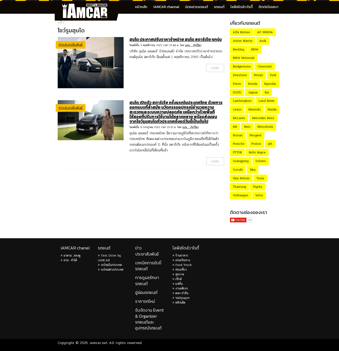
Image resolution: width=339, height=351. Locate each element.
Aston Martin (242, 40)
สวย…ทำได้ (70, 260)
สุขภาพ (179, 274)
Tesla (260, 178)
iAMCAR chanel (75, 248)
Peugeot (256, 135)
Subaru (260, 160)
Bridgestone (242, 66)
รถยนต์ (219, 6)
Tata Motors (241, 178)
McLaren (239, 117)
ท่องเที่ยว (181, 269)
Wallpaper (182, 297)
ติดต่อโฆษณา (268, 6)
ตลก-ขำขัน (181, 293)
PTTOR (237, 152)
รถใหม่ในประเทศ (111, 264)
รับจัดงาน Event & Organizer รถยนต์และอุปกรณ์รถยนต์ (149, 319)
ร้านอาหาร (181, 255)
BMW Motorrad (243, 57)
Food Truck (183, 264)
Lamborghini (242, 100)
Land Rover (267, 100)
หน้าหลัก (141, 6)
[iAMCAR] (88, 6)
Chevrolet (265, 66)
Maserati (254, 109)
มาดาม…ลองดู (72, 255)
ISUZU (237, 92)
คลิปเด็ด (180, 302)
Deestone (240, 75)
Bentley (238, 49)
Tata (252, 169)
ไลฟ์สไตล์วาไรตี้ (241, 6)
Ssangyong (241, 160)
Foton (237, 83)
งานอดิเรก (181, 288)
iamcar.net (99, 343)
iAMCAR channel (166, 6)
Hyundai (270, 83)
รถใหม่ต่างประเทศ (112, 269)
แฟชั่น (179, 283)
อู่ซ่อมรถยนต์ (146, 292)
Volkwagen (240, 195)
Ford (273, 75)
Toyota (257, 186)
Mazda (272, 109)
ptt (270, 143)
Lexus (237, 109)
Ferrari (258, 75)
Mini (247, 126)
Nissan (238, 135)
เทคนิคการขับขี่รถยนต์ (148, 266)
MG (235, 126)
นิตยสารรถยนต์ (196, 6)
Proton (256, 143)
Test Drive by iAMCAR (109, 258)
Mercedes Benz (263, 117)
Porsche (238, 143)
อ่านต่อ (215, 68)
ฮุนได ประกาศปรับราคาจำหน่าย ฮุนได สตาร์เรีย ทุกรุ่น (175, 39)
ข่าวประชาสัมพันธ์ (71, 44)
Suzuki (238, 169)
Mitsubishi (265, 126)
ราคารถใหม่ (145, 301)
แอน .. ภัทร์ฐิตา (193, 45)
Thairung (239, 186)
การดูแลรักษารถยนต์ (147, 280)
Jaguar (253, 92)
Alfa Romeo (241, 32)
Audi (262, 40)
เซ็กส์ (178, 278)
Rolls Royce (257, 152)
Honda (252, 83)
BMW (254, 49)
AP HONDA (265, 32)
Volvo (259, 195)
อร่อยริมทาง (182, 260)
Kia (267, 92)
